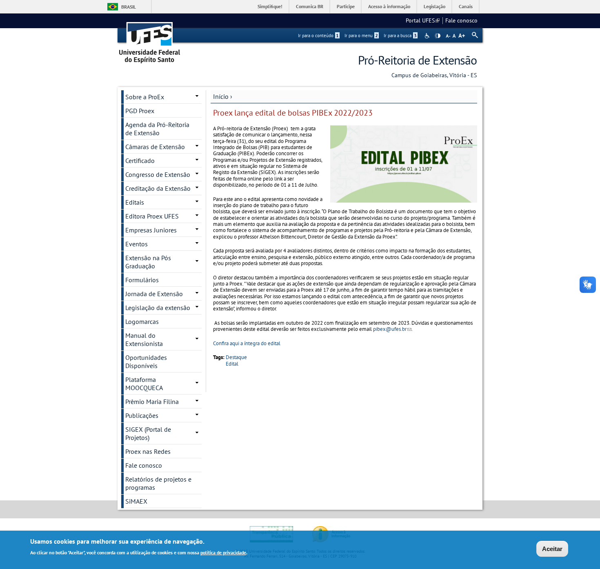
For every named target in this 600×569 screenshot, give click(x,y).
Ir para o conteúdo (318, 35)
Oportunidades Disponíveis (146, 361)
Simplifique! (270, 6)
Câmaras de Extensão (155, 147)
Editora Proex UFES (152, 216)
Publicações (141, 415)
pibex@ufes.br (392, 329)
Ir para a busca (400, 35)
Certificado (140, 160)
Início (221, 96)
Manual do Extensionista (144, 339)
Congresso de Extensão (157, 174)
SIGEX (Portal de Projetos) (148, 433)
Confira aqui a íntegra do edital (246, 343)
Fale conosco (461, 20)
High (437, 36)
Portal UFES (423, 20)
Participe (346, 6)
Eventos (136, 244)
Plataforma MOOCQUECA (144, 383)
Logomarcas (142, 321)
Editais (134, 202)
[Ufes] (150, 39)
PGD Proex (139, 111)
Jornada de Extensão (154, 294)
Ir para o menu (361, 35)
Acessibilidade (428, 35)
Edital (232, 363)
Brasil (128, 7)
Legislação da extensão (157, 307)
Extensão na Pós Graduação (148, 262)
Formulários (142, 280)
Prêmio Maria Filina (152, 401)
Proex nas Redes (148, 451)
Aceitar (552, 548)
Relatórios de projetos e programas (158, 483)
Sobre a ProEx (144, 97)
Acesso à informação (389, 6)
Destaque (236, 357)
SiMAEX (136, 501)
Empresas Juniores (151, 230)
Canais (466, 6)
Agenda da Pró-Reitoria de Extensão (157, 128)
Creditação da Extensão (158, 188)
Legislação (434, 6)
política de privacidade (223, 552)
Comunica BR (309, 6)
